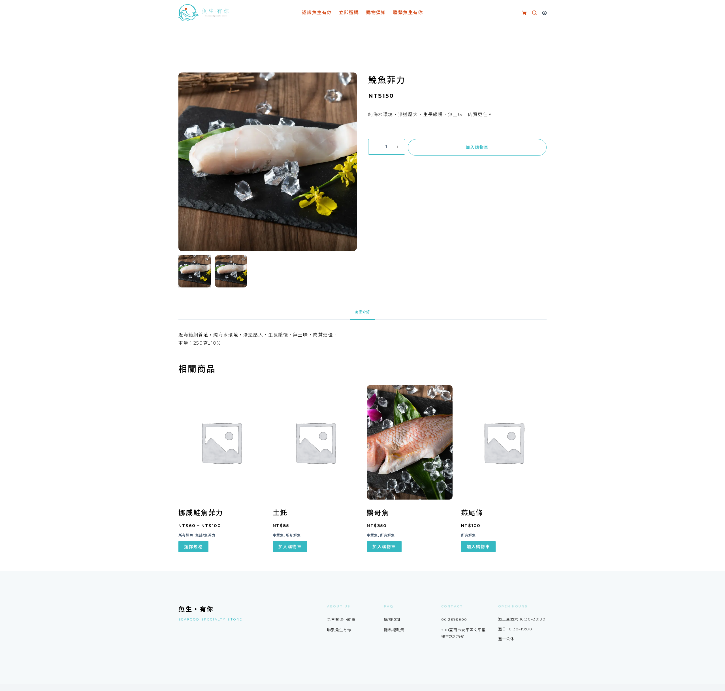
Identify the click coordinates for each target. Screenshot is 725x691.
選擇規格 (193, 546)
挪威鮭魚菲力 (200, 513)
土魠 (280, 513)
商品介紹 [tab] (362, 312)
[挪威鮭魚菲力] (221, 442)
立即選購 (349, 12)
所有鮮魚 (185, 535)
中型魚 (278, 535)
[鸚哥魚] (410, 442)
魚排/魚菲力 (205, 535)
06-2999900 (454, 619)
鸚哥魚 (378, 513)
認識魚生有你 (317, 12)
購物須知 (376, 12)
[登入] (544, 13)
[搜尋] (534, 12)
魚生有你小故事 (341, 619)
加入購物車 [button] (290, 546)
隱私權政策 (394, 630)
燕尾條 (472, 513)
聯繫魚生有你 (408, 12)
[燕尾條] (504, 442)
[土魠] (316, 442)
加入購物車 (477, 147)
